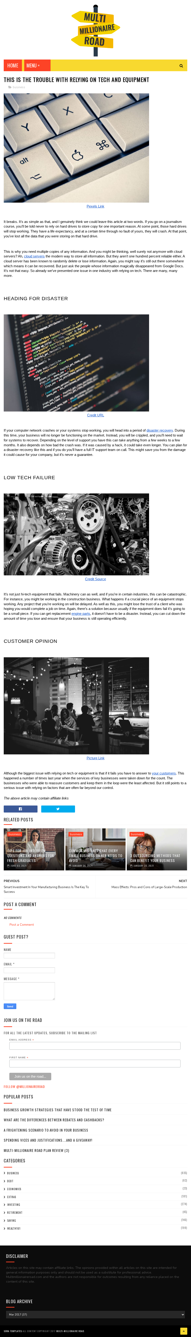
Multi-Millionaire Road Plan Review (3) (36, 1150)
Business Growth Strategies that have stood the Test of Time (58, 1109)
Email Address (21, 1039)
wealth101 (13, 1228)
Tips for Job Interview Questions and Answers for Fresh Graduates (30, 855)
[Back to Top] (183, 1331)
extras (11, 1197)
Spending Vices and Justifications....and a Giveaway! (48, 1140)
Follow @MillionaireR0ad (24, 1086)
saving (11, 1220)
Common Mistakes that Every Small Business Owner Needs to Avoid (95, 855)
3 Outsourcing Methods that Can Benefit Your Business (155, 858)
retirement (15, 1212)
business (19, 87)
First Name (18, 1057)
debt (10, 1181)
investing (13, 1205)
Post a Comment (22, 924)
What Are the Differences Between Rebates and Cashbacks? (54, 1119)
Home (12, 65)
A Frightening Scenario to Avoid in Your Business (46, 1130)
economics (14, 1189)
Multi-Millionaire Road (70, 1331)
